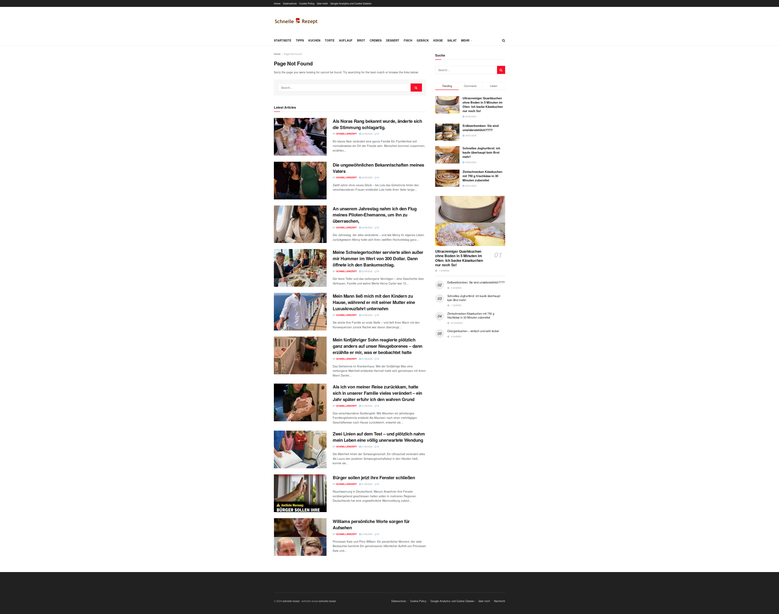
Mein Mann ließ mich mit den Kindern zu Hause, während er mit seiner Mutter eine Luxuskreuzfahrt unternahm (374, 302)
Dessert (392, 40)
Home (277, 3)
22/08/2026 (366, 133)
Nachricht (499, 601)
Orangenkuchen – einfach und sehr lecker (473, 331)
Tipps (300, 40)
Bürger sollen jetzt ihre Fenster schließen (374, 477)
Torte (330, 40)
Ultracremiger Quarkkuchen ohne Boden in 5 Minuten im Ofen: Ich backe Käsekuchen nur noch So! (483, 104)
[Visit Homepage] (296, 21)
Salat (452, 40)
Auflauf (346, 40)
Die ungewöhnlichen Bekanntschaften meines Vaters (378, 168)
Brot (361, 40)
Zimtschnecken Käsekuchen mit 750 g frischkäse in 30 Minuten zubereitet (482, 175)
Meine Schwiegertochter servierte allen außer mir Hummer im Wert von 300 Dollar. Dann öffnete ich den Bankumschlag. (378, 258)
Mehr (465, 40)
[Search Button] (503, 40)
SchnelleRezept (346, 133)
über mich (322, 3)
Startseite (282, 40)
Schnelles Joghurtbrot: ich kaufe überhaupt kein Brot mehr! (481, 152)
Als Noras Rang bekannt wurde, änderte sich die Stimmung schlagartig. (377, 124)
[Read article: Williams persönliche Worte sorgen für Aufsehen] (300, 537)
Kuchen (314, 40)
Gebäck (423, 40)
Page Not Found (293, 54)
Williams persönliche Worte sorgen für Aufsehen (371, 524)
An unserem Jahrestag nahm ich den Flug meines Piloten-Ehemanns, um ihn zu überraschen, (374, 214)
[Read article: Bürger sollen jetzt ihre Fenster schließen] (300, 493)
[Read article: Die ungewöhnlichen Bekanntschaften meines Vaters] (300, 180)
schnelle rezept (291, 601)
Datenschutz (290, 3)
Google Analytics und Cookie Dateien (351, 3)
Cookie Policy (306, 3)
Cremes (376, 40)
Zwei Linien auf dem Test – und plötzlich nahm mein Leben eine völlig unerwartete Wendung (379, 436)
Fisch (408, 40)
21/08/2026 (366, 358)
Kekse (438, 40)
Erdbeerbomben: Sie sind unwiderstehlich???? (481, 127)
